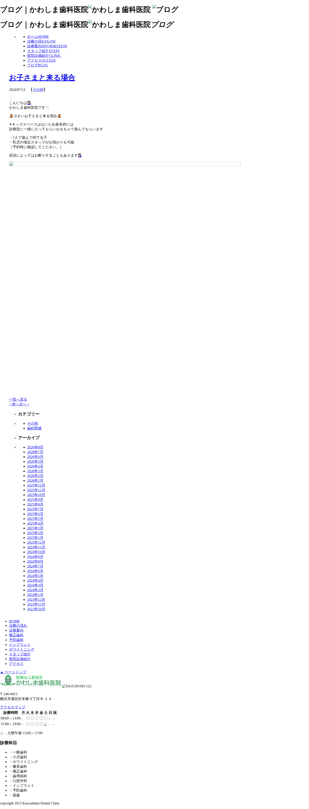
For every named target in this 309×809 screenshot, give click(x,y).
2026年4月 (35, 466)
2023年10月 (36, 609)
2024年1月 (35, 595)
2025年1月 (35, 538)
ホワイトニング (21, 649)
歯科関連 (34, 428)
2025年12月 (36, 485)
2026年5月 (35, 461)
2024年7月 (35, 566)
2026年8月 (35, 447)
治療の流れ (41, 41)
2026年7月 (35, 452)
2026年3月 (35, 471)
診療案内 (47, 46)
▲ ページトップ (13, 672)
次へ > (24, 404)
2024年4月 (35, 580)
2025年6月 (35, 514)
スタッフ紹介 (43, 51)
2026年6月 (35, 457)
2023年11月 (36, 604)
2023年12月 (36, 599)
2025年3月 (35, 528)
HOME (14, 621)
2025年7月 (35, 509)
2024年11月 (36, 547)
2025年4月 (35, 523)
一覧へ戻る (18, 399)
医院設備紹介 (44, 56)
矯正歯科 (16, 635)
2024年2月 (35, 590)
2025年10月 (36, 495)
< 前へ (14, 404)
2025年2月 (35, 533)
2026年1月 (35, 480)
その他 (38, 90)
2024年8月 (35, 561)
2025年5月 (35, 519)
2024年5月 (35, 576)
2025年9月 (35, 499)
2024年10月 (36, 552)
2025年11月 (36, 490)
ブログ (37, 65)
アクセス (41, 60)
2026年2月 (35, 476)
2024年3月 (35, 585)
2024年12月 (36, 542)
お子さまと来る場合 (42, 77)
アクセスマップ (12, 707)
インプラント (20, 645)
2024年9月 (35, 557)
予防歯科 (16, 640)
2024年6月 (35, 571)
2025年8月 (35, 504)
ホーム (38, 37)
